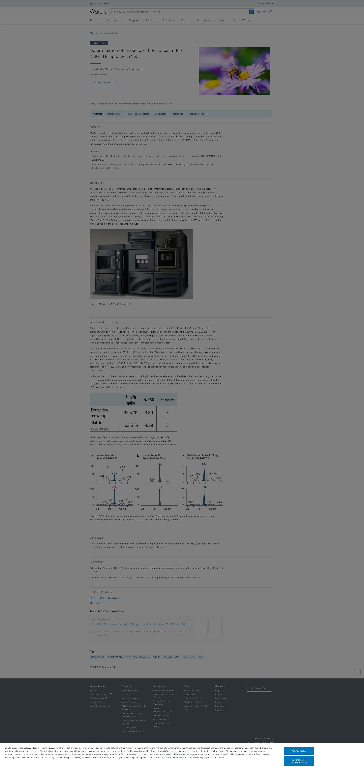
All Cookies (299, 750)
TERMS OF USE (184, 757)
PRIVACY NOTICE (163, 757)
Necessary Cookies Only (299, 761)
